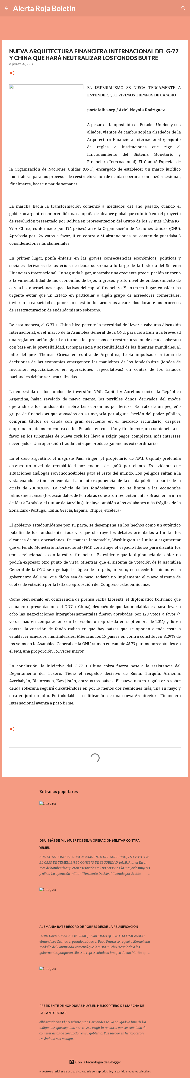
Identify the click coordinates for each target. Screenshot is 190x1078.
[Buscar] (82, 8)
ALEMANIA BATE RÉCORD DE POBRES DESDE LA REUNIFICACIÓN (88, 927)
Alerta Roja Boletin (44, 8)
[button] (12, 73)
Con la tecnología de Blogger (98, 1062)
